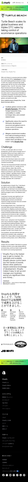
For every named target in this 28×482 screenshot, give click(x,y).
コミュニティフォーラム (8, 440)
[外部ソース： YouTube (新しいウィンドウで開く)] (10, 475)
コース (4, 423)
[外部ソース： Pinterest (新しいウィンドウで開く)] (24, 475)
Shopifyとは (5, 382)
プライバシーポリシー (8, 465)
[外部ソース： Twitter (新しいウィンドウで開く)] (7, 475)
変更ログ (4, 429)
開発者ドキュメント (7, 397)
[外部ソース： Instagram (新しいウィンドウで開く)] (14, 475)
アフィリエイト (6, 408)
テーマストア (5, 400)
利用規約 (4, 459)
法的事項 (4, 462)
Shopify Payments (11, 109)
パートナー (5, 405)
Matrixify (20, 187)
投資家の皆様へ (6, 388)
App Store (5, 403)
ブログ (4, 417)
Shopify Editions (6, 385)
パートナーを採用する (8, 443)
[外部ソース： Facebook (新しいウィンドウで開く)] (3, 475)
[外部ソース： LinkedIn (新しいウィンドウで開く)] (21, 475)
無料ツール (5, 426)
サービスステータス (7, 446)
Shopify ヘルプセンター (8, 438)
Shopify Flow (19, 141)
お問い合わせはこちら (18, 2)
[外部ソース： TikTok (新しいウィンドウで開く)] (17, 475)
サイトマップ (5, 468)
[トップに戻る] (3, 372)
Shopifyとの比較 (6, 420)
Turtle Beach (17, 79)
